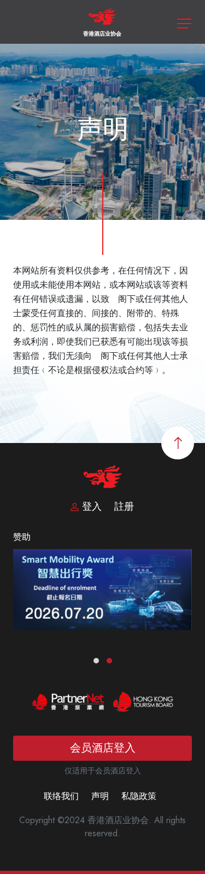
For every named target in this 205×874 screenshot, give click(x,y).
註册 (124, 506)
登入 (92, 506)
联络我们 (61, 796)
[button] (96, 660)
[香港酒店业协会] (102, 21)
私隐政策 (138, 796)
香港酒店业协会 (102, 34)
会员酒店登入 (103, 748)
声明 (100, 796)
